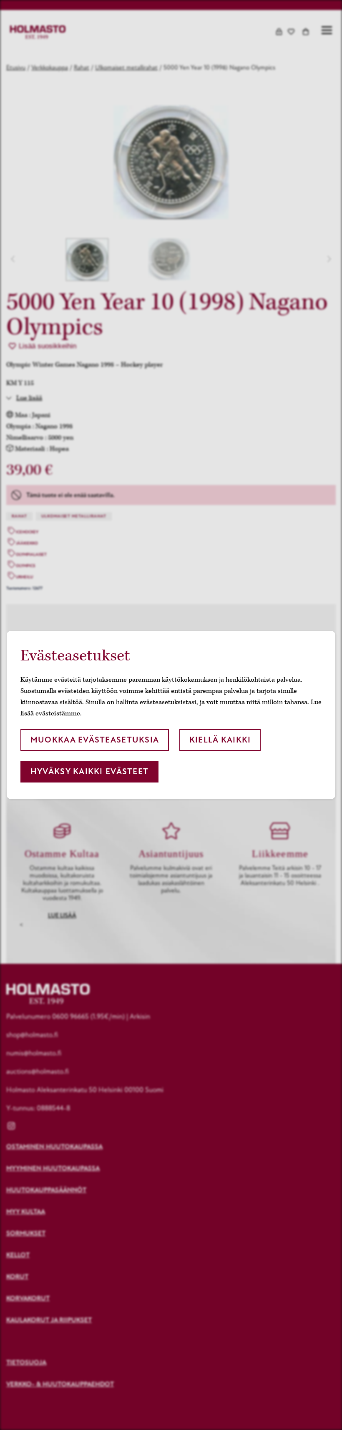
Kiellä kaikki (220, 740)
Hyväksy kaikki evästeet (89, 771)
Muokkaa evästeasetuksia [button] (94, 740)
